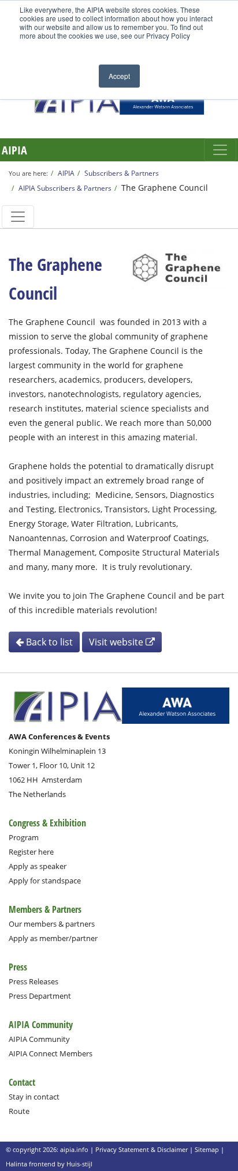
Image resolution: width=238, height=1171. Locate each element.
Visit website (117, 642)
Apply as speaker (37, 866)
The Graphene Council (164, 187)
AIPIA (14, 150)
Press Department (40, 996)
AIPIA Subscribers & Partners (64, 187)
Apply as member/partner (53, 938)
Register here (31, 852)
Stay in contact (34, 1096)
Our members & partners (52, 924)
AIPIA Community (39, 1039)
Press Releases (33, 981)
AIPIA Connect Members (50, 1053)
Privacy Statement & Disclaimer (141, 1149)
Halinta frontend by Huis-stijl (49, 1163)
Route (19, 1111)
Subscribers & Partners (121, 172)
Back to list (48, 642)
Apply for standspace (45, 880)
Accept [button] (119, 76)
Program (24, 837)
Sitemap (207, 1149)
